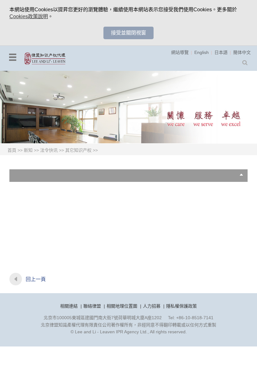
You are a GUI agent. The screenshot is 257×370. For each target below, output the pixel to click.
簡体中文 (242, 52)
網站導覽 (180, 52)
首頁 (12, 150)
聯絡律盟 (92, 306)
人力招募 (151, 306)
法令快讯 (49, 150)
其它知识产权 (78, 150)
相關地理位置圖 (122, 306)
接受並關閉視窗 (128, 32)
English (201, 52)
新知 (28, 150)
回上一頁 (36, 279)
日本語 (221, 52)
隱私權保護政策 (181, 306)
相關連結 (69, 306)
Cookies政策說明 (28, 16)
